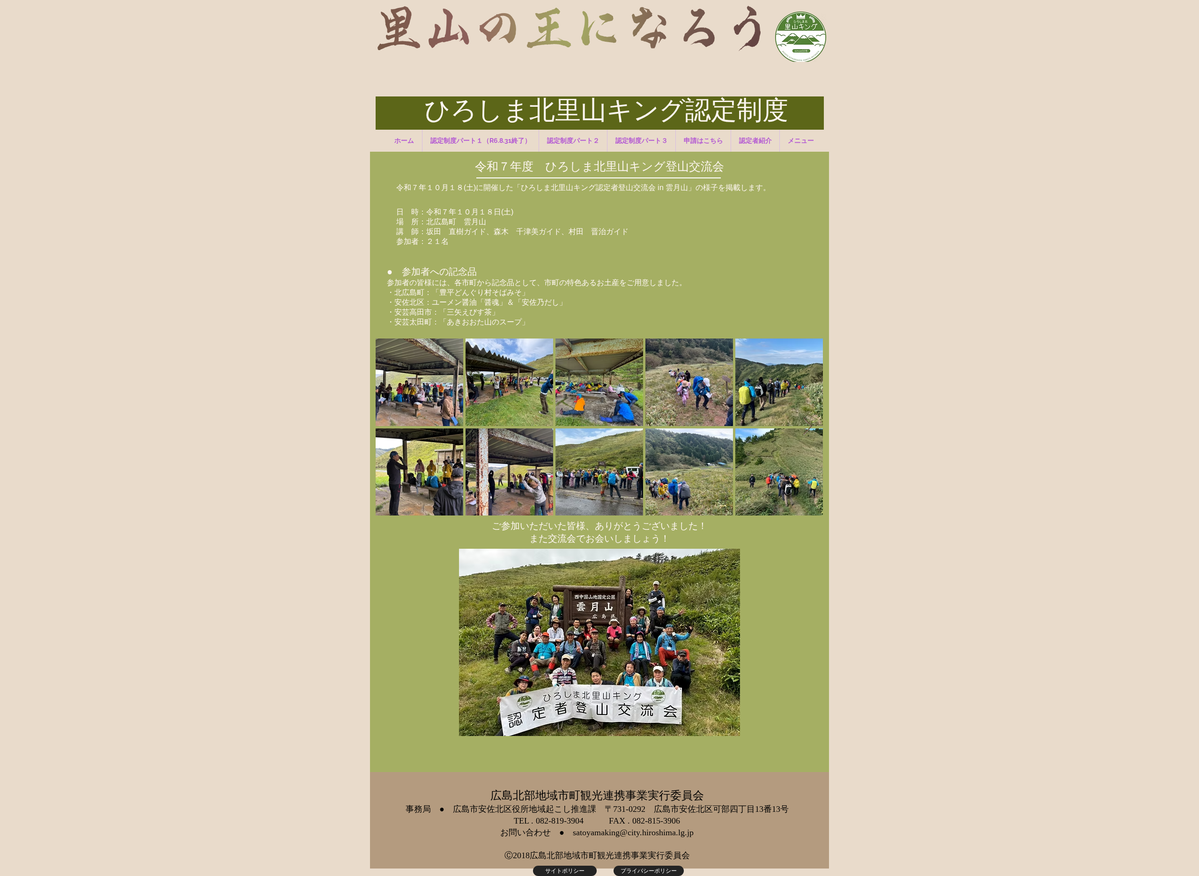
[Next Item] (807, 427)
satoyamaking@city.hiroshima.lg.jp (633, 832)
